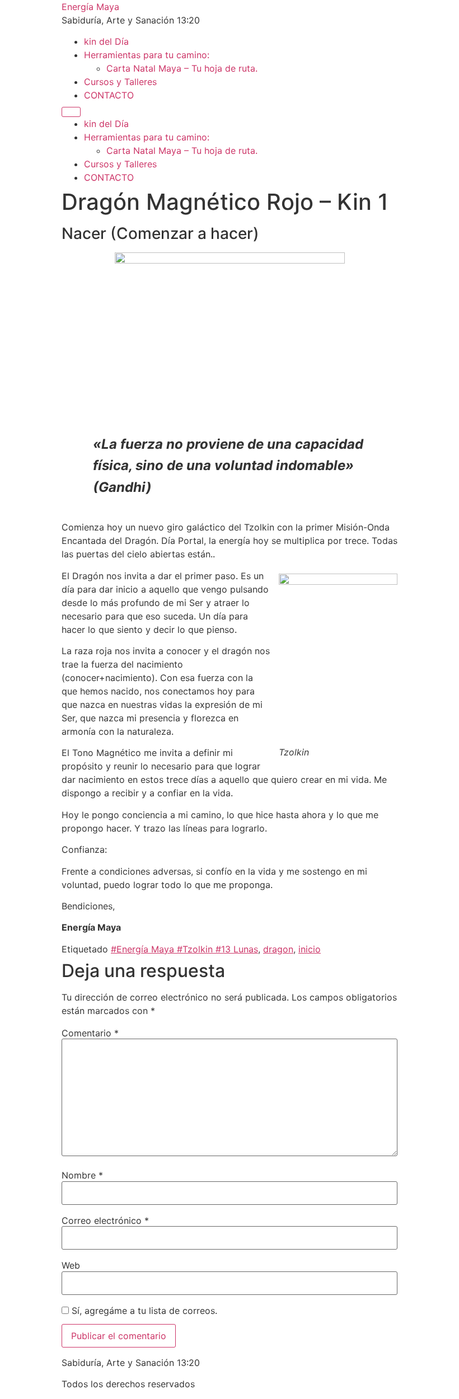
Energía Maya (90, 6)
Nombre (82, 1175)
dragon (278, 949)
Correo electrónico (105, 1220)
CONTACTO (109, 95)
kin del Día (106, 41)
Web (71, 1265)
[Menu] (71, 112)
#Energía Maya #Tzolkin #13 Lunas (184, 949)
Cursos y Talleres (120, 81)
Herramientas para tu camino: (146, 54)
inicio (309, 949)
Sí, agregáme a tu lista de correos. (143, 1310)
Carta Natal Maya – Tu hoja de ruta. (181, 68)
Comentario (90, 1033)
